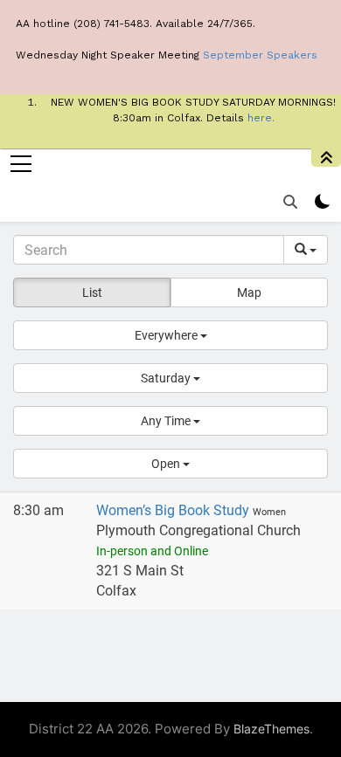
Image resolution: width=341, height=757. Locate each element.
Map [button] (249, 292)
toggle (326, 157)
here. (261, 118)
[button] (170, 335)
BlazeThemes (271, 728)
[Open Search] (290, 202)
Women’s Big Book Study (174, 510)
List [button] (92, 292)
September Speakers (260, 55)
